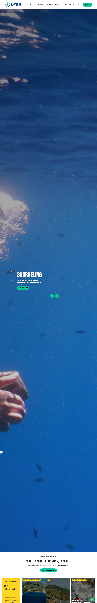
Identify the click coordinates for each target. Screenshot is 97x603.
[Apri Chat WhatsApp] (92, 599)
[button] (22, 594)
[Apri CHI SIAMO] (60, 4)
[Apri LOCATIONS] (52, 4)
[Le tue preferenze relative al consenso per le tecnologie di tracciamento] (1, 452)
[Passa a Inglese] (79, 5)
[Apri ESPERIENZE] (34, 4)
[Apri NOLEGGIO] (42, 4)
